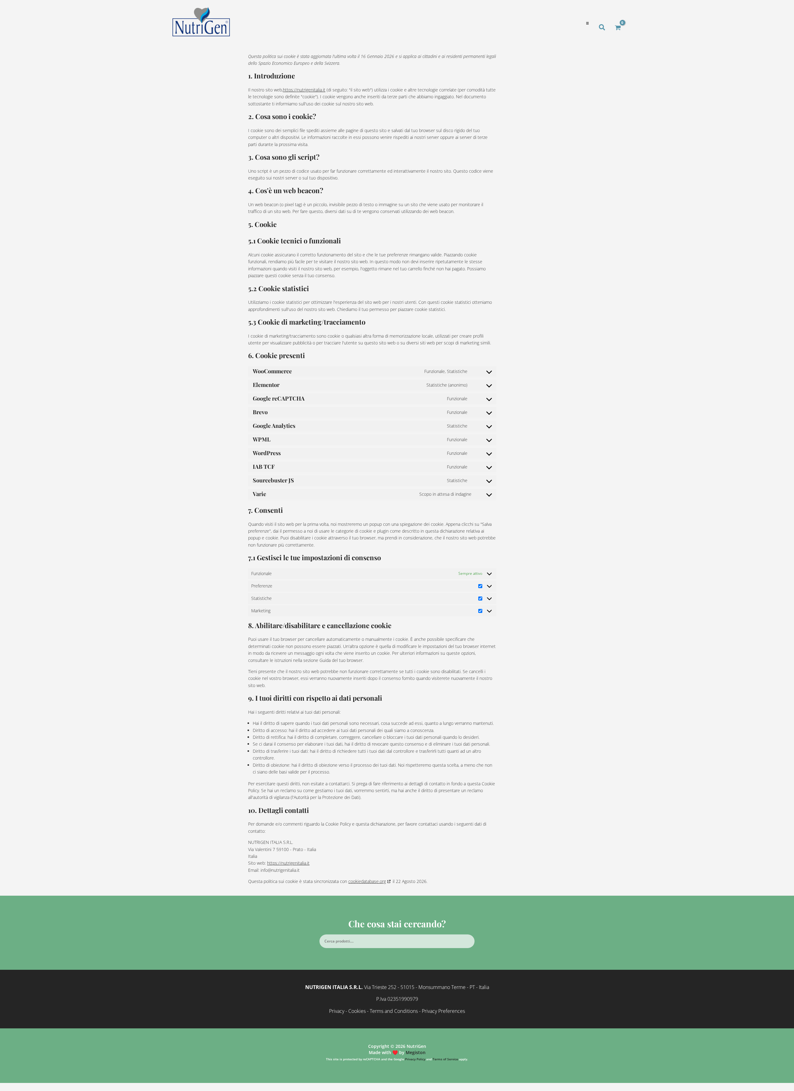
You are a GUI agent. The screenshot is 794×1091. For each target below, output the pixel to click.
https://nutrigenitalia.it (304, 90)
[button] (587, 23)
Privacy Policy (415, 1059)
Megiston (416, 1052)
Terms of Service (445, 1059)
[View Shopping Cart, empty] (617, 27)
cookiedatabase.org (367, 881)
